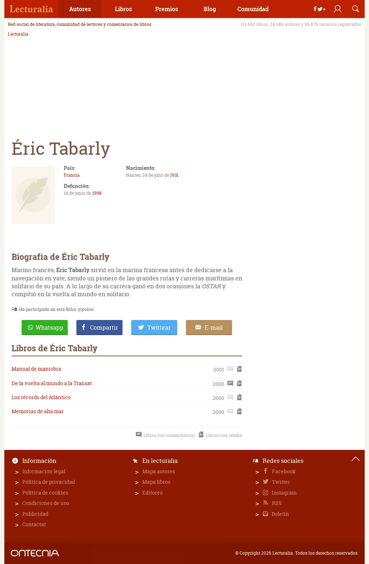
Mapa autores (158, 471)
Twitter (280, 481)
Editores (152, 492)
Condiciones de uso (45, 503)
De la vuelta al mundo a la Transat (52, 383)
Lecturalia (18, 34)
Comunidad (252, 9)
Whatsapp (49, 327)
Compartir (104, 327)
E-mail (214, 327)
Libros (123, 9)
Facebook (283, 471)
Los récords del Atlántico (41, 397)
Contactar (34, 524)
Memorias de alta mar (38, 411)
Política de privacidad (48, 481)
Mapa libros (156, 481)
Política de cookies (45, 492)
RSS (276, 503)
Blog (210, 9)
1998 (97, 193)
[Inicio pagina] (356, 459)
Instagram (284, 492)
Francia (72, 175)
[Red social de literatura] (31, 9)
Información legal (43, 471)
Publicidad (35, 513)
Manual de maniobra (36, 368)
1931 (174, 175)
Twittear (159, 327)
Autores (80, 9)
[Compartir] (320, 9)
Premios (166, 9)
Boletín (280, 513)
